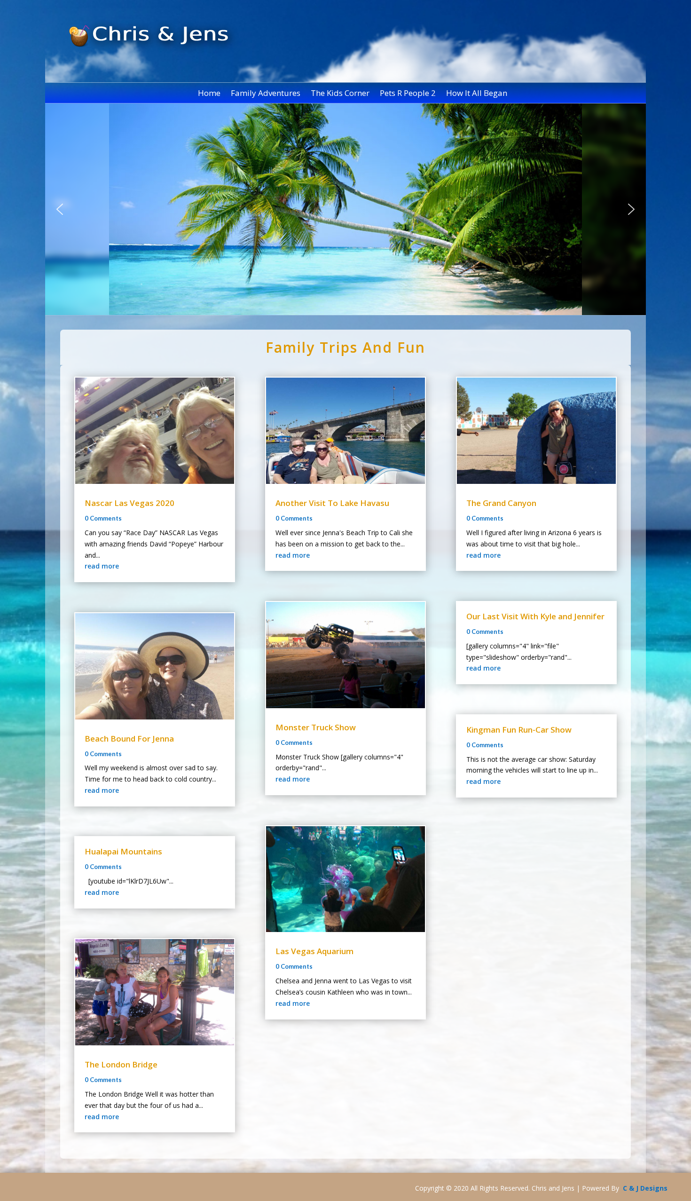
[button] (59, 209)
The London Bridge (121, 1064)
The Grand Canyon (501, 503)
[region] (345, 209)
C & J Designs (645, 1188)
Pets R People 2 (408, 94)
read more (102, 565)
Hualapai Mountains (123, 851)
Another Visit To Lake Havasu (332, 503)
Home (209, 94)
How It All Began (476, 94)
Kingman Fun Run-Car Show (519, 729)
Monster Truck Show (315, 727)
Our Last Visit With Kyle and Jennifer (535, 616)
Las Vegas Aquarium (314, 951)
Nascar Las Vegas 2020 (129, 503)
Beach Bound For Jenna (129, 738)
